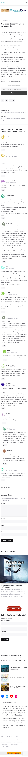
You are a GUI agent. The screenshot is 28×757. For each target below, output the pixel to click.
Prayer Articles (14, 744)
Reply (3, 149)
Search (15, 93)
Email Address (5, 620)
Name (3, 518)
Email (3, 525)
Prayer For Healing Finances (17, 677)
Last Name (4, 631)
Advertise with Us (5, 740)
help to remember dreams (19, 591)
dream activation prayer (7, 589)
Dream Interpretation (17, 742)
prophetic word (5, 596)
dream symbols (5, 591)
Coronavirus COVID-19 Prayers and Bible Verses (18, 668)
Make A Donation (5, 746)
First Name (4, 626)
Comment (4, 503)
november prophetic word (14, 594)
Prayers (13, 740)
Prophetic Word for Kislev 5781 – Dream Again (12, 586)
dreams (10, 591)
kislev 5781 (22, 593)
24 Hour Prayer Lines (6, 742)
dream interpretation (17, 589)
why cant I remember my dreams (16, 596)
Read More (18, 715)
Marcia (7, 136)
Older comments (6, 487)
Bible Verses (19, 740)
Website (3, 532)
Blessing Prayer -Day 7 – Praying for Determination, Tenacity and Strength (11, 656)
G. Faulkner (9, 223)
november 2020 (5, 594)
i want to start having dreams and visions (10, 593)
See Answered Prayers (9, 702)
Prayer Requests (5, 744)
